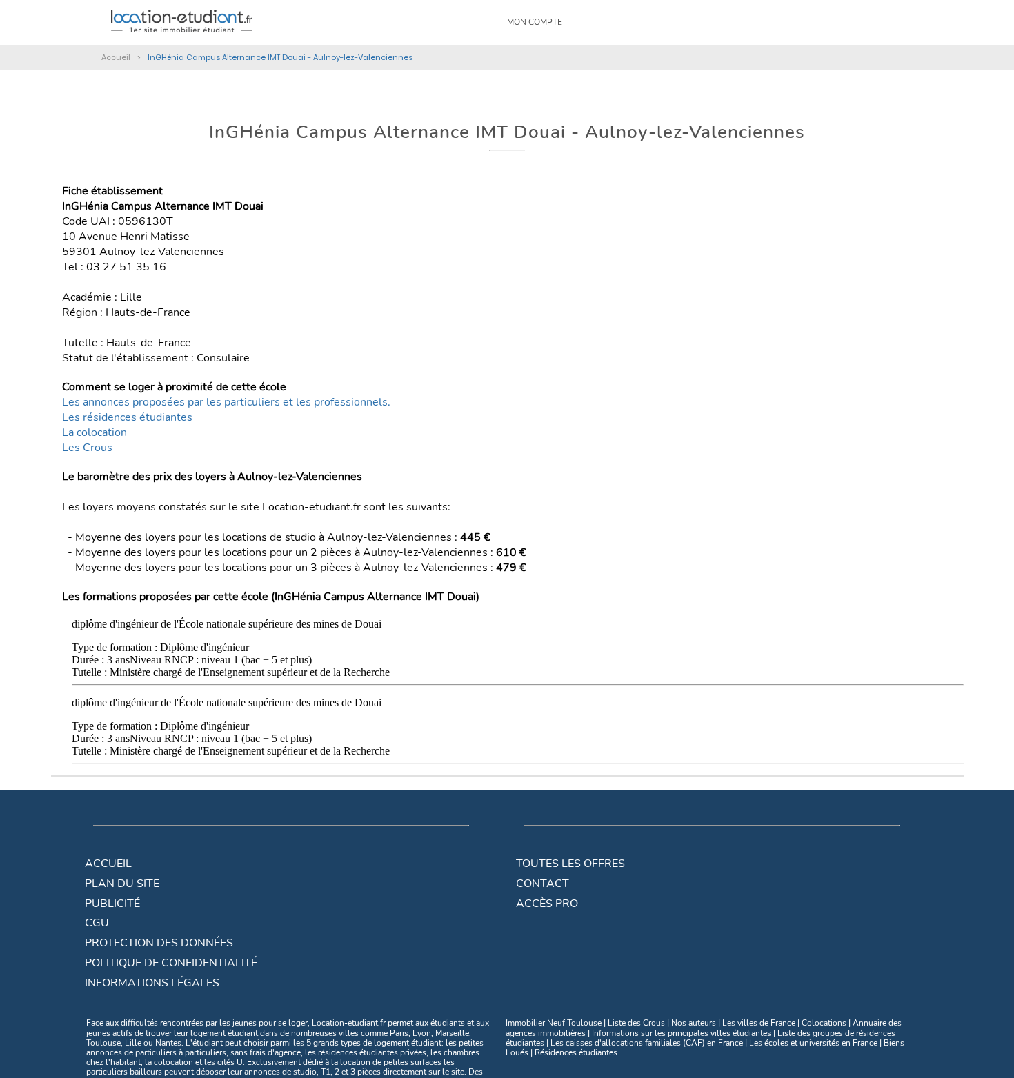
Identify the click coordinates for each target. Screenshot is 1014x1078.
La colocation (94, 432)
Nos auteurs (693, 1022)
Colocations (824, 1022)
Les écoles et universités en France (813, 1042)
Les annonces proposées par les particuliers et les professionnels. (226, 402)
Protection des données (159, 942)
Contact (542, 883)
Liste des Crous (636, 1022)
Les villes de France (758, 1022)
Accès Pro (547, 903)
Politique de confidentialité (171, 962)
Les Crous (87, 447)
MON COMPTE (534, 22)
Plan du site (122, 883)
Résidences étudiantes (576, 1052)
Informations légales (152, 982)
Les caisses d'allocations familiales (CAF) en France (646, 1042)
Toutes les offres (570, 863)
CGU (97, 922)
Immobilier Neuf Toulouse (554, 1022)
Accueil (108, 863)
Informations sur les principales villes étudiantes (681, 1033)
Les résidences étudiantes (127, 417)
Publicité (112, 903)
